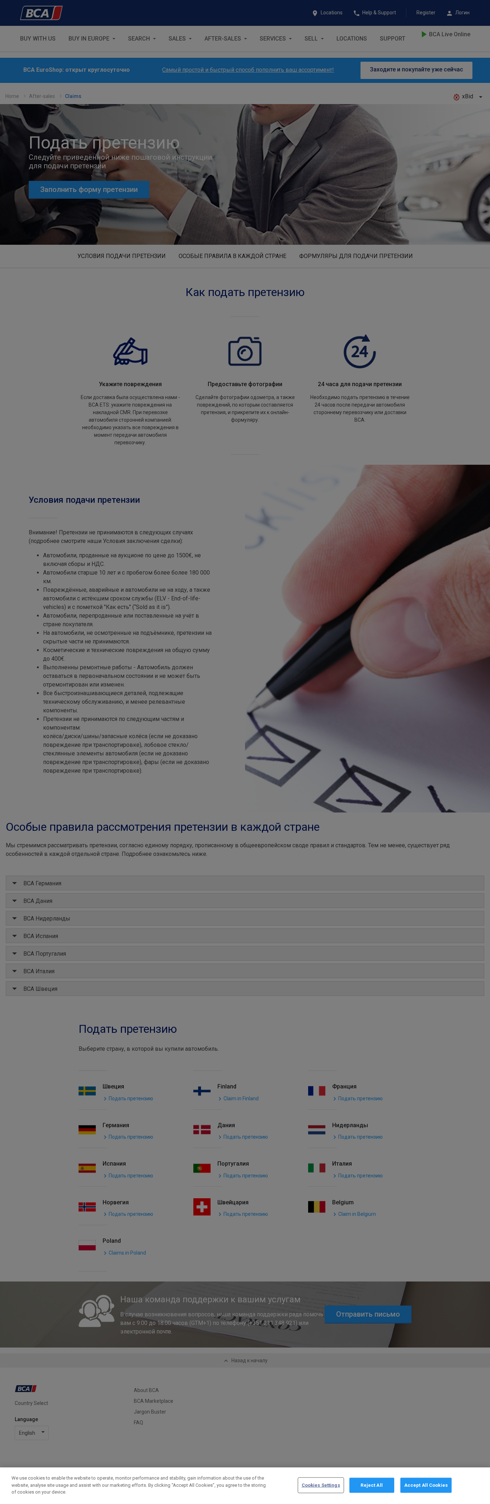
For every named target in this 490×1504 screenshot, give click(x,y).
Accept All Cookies (426, 1485)
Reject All (371, 1485)
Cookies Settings (321, 1485)
